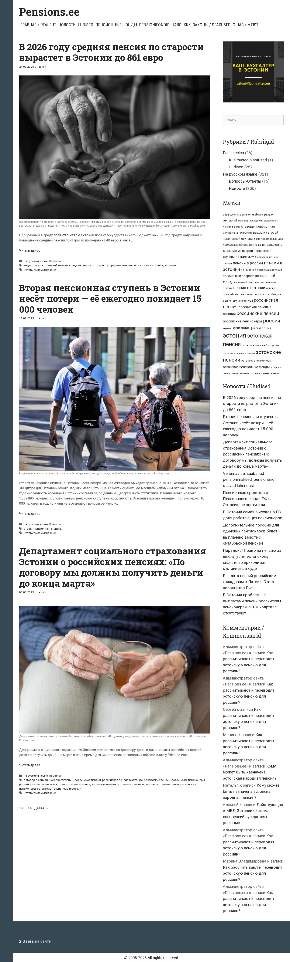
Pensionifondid (154, 24)
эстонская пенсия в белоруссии (260, 345)
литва (252, 256)
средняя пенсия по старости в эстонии (136, 265)
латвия (241, 256)
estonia (257, 214)
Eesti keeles (233, 152)
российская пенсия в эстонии (122, 780)
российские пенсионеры (188, 780)
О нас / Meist (245, 24)
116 (30, 808)
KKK (187, 24)
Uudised (85, 24)
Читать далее (29, 250)
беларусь (243, 220)
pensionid (230, 220)
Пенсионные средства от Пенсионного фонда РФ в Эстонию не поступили (247, 498)
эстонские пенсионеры (256, 360)
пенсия (259, 282)
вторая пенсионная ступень (43, 528)
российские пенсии (157, 780)
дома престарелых (265, 238)
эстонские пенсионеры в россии (59, 788)
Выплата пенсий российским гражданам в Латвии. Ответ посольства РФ (249, 581)
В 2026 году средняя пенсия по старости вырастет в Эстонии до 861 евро (111, 52)
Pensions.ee (49, 12)
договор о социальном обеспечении (48, 780)
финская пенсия (261, 328)
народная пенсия (267, 256)
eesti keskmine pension (237, 214)
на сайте (35, 941)
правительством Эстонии (74, 235)
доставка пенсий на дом (252, 245)
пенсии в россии (248, 263)
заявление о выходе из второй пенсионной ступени (252, 251)
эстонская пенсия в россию (136, 784)
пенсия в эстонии (249, 287)
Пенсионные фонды (116, 24)
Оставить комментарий (40, 269)
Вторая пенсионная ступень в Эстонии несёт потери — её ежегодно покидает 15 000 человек (110, 298)
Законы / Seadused (212, 24)
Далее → (41, 808)
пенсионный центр (243, 282)
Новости (67, 24)
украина (227, 328)
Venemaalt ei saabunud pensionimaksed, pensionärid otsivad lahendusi (249, 479)
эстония (170, 265)
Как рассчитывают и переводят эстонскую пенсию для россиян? (252, 873)
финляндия (241, 328)
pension (269, 214)
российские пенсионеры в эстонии (43, 784)
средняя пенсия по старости (88, 265)
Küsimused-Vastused (248, 159)
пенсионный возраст (238, 276)
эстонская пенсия (104, 784)
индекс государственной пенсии (46, 265)
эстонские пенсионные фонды (246, 367)
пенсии (227, 263)
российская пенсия (88, 780)
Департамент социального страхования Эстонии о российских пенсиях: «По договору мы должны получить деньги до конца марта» (112, 567)
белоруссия (256, 220)
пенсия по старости (252, 294)
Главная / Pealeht (38, 24)
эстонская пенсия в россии (239, 353)
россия (73, 784)
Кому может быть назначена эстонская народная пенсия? (249, 772)
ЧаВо (177, 24)
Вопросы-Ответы (245, 181)
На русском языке (36, 261)
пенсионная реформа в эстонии (261, 269)
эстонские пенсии (168, 784)
